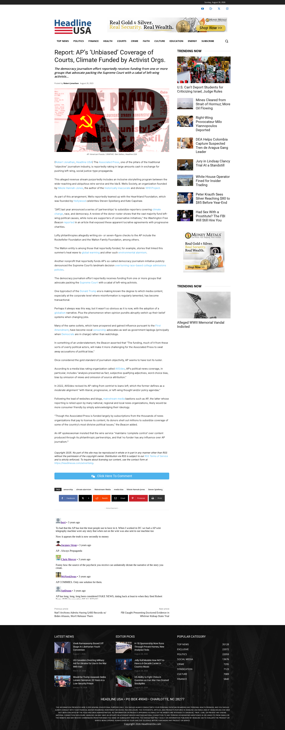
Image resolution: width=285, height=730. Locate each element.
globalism (60, 312)
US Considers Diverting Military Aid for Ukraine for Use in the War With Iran (90, 663)
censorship (99, 329)
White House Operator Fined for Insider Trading (213, 181)
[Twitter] (219, 8)
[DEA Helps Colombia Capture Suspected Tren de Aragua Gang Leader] (185, 143)
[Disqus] (111, 558)
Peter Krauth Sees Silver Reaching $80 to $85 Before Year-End (213, 198)
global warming (91, 252)
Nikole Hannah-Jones (70, 188)
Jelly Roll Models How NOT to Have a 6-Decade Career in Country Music (149, 663)
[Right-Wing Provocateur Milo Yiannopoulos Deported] (185, 121)
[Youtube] (202, 8)
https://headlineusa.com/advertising (73, 463)
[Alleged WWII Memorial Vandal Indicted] (204, 305)
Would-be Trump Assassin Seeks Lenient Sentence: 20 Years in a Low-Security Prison (89, 680)
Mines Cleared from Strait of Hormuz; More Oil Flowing (213, 104)
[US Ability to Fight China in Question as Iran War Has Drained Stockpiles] (124, 681)
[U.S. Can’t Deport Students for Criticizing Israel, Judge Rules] (204, 69)
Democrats (68, 334)
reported (69, 222)
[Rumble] (210, 8)
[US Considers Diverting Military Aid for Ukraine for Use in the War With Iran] (62, 664)
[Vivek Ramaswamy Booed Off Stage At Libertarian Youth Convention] (62, 647)
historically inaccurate (117, 188)
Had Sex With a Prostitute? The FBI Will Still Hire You (210, 216)
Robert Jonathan (71, 83)
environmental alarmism (132, 252)
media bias (118, 489)
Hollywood (79, 200)
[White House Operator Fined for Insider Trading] (185, 180)
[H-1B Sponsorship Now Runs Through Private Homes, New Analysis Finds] (124, 647)
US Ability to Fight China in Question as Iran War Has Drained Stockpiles (151, 680)
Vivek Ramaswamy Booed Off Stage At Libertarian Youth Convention (88, 646)
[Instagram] (227, 8)
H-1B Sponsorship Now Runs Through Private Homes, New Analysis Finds (149, 646)
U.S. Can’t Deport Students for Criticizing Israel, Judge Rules (200, 89)
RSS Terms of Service (156, 456)
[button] (227, 41)
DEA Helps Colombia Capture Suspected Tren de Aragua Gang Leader (212, 145)
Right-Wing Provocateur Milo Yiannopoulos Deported (209, 124)
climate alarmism (83, 489)
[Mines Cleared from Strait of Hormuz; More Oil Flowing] (185, 103)
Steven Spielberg (155, 489)
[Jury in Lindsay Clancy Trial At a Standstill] (185, 164)
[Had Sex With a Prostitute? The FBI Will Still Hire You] (185, 215)
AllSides (120, 368)
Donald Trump (88, 291)
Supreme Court (88, 282)
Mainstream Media (103, 489)
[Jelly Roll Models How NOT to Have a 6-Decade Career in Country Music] (124, 664)
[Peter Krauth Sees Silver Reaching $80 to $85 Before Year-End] (185, 198)
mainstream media (114, 398)
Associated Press (109, 162)
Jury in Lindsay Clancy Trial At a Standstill (213, 163)
